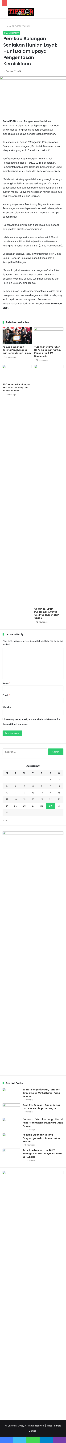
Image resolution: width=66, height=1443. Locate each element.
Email (6, 695)
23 (59, 799)
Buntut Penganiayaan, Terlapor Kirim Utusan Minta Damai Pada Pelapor (41, 1093)
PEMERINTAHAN (21, 26)
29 (50, 806)
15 (50, 792)
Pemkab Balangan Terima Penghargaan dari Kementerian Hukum (17, 350)
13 (33, 792)
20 (33, 799)
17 (7, 799)
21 (42, 799)
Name (6, 683)
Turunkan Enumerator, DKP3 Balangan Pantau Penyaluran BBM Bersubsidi (47, 351)
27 (33, 806)
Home (8, 26)
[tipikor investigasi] (21, 12)
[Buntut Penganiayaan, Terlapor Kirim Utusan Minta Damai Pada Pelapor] (11, 1094)
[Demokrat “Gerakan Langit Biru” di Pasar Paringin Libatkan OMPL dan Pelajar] (11, 1124)
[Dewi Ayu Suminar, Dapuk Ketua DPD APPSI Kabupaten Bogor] (11, 1109)
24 (7, 806)
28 (41, 806)
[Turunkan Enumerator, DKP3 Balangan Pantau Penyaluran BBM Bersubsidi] (48, 335)
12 (24, 792)
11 (15, 792)
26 (24, 806)
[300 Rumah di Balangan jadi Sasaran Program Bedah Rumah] (17, 373)
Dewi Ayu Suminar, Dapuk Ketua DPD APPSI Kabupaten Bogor (41, 1106)
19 (24, 799)
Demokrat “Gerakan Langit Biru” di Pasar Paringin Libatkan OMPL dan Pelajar (43, 1123)
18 (15, 799)
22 (50, 799)
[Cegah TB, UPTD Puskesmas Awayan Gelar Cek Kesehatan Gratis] (48, 485)
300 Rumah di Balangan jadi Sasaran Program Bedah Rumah (16, 387)
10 (7, 792)
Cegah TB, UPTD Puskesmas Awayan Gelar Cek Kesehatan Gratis (46, 613)
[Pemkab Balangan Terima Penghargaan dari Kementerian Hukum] (17, 335)
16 (59, 792)
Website (7, 707)
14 (42, 792)
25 (15, 806)
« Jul (5, 820)
